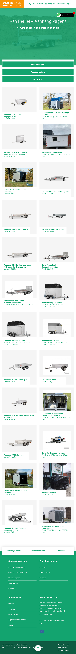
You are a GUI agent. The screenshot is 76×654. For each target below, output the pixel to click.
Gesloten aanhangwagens (18, 572)
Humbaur (42, 578)
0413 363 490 (37, 4)
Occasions (38, 79)
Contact (11, 625)
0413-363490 (48, 621)
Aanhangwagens (38, 64)
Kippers (11, 588)
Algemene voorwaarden (17, 620)
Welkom (11, 604)
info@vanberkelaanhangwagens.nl (60, 4)
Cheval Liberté (44, 572)
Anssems (42, 567)
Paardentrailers (38, 72)
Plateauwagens (14, 578)
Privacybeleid (13, 614)
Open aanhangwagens (16, 567)
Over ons (11, 609)
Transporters (13, 583)
